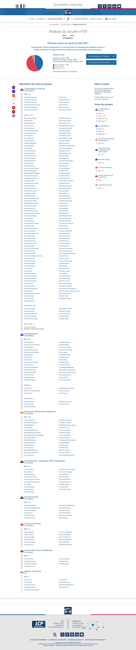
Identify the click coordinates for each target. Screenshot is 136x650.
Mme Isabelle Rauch (64, 233)
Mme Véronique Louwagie (66, 388)
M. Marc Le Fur (28, 393)
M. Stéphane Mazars (64, 173)
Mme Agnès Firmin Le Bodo (32, 482)
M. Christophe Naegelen (65, 472)
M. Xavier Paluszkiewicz (65, 201)
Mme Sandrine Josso (65, 123)
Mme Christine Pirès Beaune (67, 505)
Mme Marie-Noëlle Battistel (32, 508)
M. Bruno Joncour (64, 427)
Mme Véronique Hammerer (31, 293)
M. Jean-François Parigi (65, 350)
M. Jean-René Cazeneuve (31, 175)
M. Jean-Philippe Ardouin (31, 130)
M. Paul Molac (63, 97)
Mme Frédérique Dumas (66, 308)
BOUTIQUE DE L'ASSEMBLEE (38, 639)
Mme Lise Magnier (29, 492)
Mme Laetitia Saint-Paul (66, 251)
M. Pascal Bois (28, 148)
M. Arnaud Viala (63, 377)
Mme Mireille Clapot (29, 196)
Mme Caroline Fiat (29, 539)
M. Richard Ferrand (29, 251)
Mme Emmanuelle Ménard (66, 585)
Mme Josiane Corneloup (31, 350)
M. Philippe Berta (29, 425)
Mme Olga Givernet (29, 273)
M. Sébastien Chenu (29, 585)
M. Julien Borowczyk (30, 151)
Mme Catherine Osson (65, 198)
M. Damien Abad (29, 342)
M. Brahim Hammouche (65, 420)
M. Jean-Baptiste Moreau (66, 181)
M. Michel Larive (28, 544)
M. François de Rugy (29, 327)
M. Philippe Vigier (64, 484)
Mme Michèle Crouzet (30, 206)
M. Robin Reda (63, 360)
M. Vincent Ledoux (29, 487)
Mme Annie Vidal (64, 107)
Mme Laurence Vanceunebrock (67, 288)
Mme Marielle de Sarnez (30, 430)
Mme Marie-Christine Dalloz (32, 390)
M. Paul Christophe (29, 474)
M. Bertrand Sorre (64, 263)
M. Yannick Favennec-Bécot (32, 479)
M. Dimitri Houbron (64, 313)
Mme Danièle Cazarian (30, 171)
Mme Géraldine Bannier (30, 422)
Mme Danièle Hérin (29, 301)
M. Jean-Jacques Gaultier (31, 367)
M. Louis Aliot (28, 580)
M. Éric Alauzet (28, 120)
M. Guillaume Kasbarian (65, 128)
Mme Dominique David (30, 211)
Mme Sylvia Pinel (64, 587)
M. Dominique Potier (65, 508)
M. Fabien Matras (64, 171)
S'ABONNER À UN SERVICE (75, 639)
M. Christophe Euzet (29, 241)
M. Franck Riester (64, 474)
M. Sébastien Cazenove (30, 178)
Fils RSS (84, 643)
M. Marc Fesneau (29, 447)
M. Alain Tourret (63, 105)
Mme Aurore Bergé (29, 308)
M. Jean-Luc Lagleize (64, 430)
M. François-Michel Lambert (32, 105)
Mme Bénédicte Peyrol (65, 216)
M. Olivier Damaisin (29, 208)
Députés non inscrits (32, 571)
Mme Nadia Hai (28, 291)
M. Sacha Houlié (28, 298)
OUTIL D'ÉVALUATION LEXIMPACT (95, 639)
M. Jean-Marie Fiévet (30, 253)
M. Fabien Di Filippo (29, 406)
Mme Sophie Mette (64, 437)
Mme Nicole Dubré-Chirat (31, 233)
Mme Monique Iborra (65, 118)
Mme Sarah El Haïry (29, 437)
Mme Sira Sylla (63, 266)
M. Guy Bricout (28, 472)
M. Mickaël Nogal (64, 191)
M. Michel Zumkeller (64, 489)
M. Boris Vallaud (63, 518)
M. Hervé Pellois (63, 208)
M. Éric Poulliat (63, 226)
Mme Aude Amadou (29, 123)
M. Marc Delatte (28, 218)
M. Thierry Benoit (29, 469)
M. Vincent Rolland (64, 365)
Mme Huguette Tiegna (65, 283)
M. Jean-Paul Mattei (64, 435)
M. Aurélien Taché (64, 268)
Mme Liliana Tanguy (64, 271)
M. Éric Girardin (28, 268)
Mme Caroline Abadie (30, 118)
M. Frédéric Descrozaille (30, 318)
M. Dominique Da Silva (30, 102)
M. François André (29, 128)
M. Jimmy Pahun (63, 445)
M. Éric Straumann (64, 390)
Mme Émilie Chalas (29, 186)
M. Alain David (28, 513)
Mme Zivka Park (63, 206)
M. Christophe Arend (30, 133)
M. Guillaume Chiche (30, 193)
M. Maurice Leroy (29, 489)
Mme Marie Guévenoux (30, 288)
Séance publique (54, 24)
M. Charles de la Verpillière (31, 352)
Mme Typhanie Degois (30, 216)
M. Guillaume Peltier (64, 355)
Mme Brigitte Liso (64, 158)
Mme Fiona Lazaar (64, 143)
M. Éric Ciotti (27, 388)
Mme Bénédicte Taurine (65, 544)
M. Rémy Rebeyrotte (64, 236)
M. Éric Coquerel (28, 534)
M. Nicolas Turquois (64, 452)
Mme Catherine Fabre (30, 243)
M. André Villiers (63, 487)
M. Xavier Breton (28, 347)
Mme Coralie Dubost (30, 231)
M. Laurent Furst (28, 365)
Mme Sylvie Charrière (30, 188)
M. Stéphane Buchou (30, 160)
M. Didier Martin (63, 166)
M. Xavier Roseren (64, 241)
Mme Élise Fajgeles (29, 246)
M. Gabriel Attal (28, 135)
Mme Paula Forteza (29, 258)
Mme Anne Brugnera (30, 158)
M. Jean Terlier (63, 273)
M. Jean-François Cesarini (31, 183)
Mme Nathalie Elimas (30, 440)
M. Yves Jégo (27, 484)
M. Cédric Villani (63, 296)
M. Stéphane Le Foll (29, 518)
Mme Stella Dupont (29, 238)
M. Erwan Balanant (29, 420)
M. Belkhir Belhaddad (30, 143)
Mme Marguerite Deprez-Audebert (34, 435)
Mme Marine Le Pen (64, 582)
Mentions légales (42, 643)
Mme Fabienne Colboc (30, 201)
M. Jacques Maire (64, 163)
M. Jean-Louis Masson (65, 347)
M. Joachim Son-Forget (65, 261)
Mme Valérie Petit (64, 213)
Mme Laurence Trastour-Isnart (67, 372)
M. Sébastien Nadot (64, 99)
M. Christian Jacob (29, 377)
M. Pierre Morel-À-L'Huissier (67, 469)
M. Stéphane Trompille (65, 286)
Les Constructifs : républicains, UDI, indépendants (44, 461)
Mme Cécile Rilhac (64, 102)
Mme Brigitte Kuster (30, 380)
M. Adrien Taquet (64, 318)
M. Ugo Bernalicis (29, 532)
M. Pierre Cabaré (28, 163)
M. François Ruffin (64, 542)
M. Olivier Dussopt (29, 515)
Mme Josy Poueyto (64, 450)
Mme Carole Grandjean (30, 278)
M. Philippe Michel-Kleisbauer (67, 440)
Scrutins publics (65, 24)
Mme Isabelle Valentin (65, 375)
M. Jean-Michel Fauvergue (31, 248)
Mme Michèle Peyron (65, 218)
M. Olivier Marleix (64, 344)
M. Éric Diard (27, 357)
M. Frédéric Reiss (63, 362)
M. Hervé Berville (29, 145)
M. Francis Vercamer (64, 482)
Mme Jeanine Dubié (29, 587)
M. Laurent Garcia (29, 455)
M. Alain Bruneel (28, 559)
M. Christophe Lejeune (65, 148)
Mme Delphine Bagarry (30, 97)
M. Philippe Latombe (65, 432)
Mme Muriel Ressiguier (65, 539)
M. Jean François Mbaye (31, 110)
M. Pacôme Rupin (64, 246)
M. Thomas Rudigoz (64, 243)
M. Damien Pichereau (65, 221)
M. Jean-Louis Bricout (30, 510)
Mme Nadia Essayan (29, 442)
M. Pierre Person (63, 211)
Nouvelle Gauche (31, 497)
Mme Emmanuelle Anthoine (32, 344)
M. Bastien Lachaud (29, 542)
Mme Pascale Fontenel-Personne (33, 256)
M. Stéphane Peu (63, 561)
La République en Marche (34, 89)
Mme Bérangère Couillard (31, 203)
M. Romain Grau (28, 283)
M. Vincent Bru (28, 427)
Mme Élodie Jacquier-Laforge (67, 425)
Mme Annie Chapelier (30, 316)
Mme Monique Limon (65, 153)
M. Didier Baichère (29, 140)
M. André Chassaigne (30, 561)
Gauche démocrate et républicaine (38, 550)
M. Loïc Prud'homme (65, 537)
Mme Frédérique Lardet (65, 138)
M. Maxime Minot (64, 404)
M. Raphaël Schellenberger (66, 367)
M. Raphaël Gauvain (29, 266)
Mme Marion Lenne (64, 151)
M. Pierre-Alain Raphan (65, 231)
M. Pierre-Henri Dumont (31, 362)
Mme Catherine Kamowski (66, 125)
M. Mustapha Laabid (64, 135)
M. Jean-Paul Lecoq (64, 559)
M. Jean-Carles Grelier (30, 372)
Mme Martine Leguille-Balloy (67, 145)
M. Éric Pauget (63, 352)
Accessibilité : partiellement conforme (58, 643)
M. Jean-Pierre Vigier (65, 380)
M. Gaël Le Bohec (64, 316)
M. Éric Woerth (63, 393)
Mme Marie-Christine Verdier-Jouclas (69, 291)
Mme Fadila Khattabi (65, 133)
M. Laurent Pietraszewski (66, 223)
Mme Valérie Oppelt (64, 196)
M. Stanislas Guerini (29, 286)
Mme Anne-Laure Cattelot (31, 168)
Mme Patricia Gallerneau (31, 452)
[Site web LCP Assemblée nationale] (49, 624)
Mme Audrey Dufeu (29, 236)
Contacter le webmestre (75, 643)
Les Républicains (31, 334)
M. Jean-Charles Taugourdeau (67, 370)
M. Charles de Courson (30, 477)
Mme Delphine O (64, 193)
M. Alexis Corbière (29, 537)
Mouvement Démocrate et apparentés (40, 412)
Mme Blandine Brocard (30, 313)
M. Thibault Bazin (29, 401)
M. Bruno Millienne (64, 442)
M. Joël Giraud (28, 271)
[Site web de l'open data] (86, 624)
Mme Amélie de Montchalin (32, 213)
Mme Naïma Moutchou (65, 186)
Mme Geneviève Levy (65, 342)
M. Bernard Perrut (64, 357)
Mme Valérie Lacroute (65, 401)
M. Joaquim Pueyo (64, 510)
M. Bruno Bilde (28, 582)
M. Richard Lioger (64, 155)
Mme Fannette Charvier (30, 191)
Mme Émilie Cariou (29, 166)
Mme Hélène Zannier (65, 298)
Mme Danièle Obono (65, 534)
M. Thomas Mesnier (64, 175)
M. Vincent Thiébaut (64, 276)
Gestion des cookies (92, 643)
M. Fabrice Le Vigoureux (31, 107)
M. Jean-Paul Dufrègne (30, 564)
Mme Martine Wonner (65, 110)
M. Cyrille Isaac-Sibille (65, 422)
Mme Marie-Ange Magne (66, 160)
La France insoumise (32, 524)
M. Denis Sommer (64, 258)
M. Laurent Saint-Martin (66, 248)
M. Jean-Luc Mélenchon (65, 532)
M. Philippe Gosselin (30, 370)
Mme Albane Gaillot (29, 263)
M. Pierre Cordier (29, 404)
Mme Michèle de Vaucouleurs (32, 432)
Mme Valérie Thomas (65, 278)
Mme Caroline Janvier (65, 120)
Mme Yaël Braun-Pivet (30, 155)
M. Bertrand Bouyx (29, 153)
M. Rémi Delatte (28, 355)
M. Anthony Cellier (29, 181)
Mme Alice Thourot (64, 281)
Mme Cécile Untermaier (65, 515)
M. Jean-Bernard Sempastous (67, 253)
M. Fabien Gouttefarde (30, 276)
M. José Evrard (63, 580)
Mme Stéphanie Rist (64, 238)
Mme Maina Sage (64, 477)
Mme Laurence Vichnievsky (66, 455)
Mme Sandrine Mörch (65, 188)
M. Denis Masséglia (64, 168)
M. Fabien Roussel (64, 564)
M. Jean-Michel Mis (64, 178)
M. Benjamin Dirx (29, 226)
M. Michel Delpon (29, 221)
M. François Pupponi (65, 513)
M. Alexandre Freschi (30, 261)
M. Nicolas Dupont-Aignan (31, 589)
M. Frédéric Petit (63, 447)
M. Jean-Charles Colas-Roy (31, 198)
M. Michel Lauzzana (64, 140)
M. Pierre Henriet (29, 296)
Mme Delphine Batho (30, 505)
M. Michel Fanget (29, 445)
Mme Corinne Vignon (65, 293)
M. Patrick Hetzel (29, 375)
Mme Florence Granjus (30, 281)
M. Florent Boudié (29, 311)
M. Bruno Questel (64, 228)
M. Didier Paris (63, 203)
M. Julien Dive (28, 360)
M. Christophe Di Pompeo (31, 223)
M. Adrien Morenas (64, 183)
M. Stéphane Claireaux (30, 99)
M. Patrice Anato (29, 125)
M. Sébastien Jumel (29, 566)
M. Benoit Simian (64, 256)
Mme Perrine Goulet (64, 311)
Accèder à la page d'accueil (68, 11)
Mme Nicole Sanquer (65, 479)
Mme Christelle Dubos (30, 228)
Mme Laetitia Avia (29, 138)
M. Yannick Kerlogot (64, 130)
